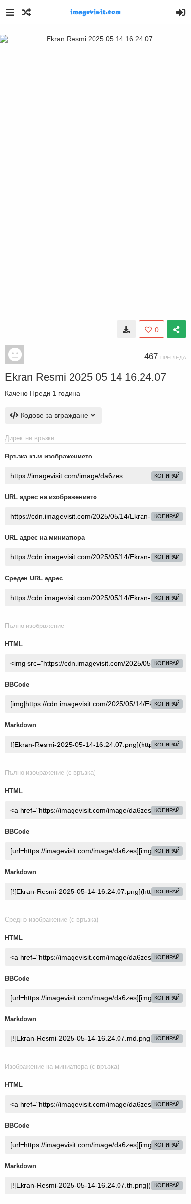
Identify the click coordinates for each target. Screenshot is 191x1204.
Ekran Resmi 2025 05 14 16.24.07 (85, 377)
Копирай (167, 476)
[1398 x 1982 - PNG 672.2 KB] (126, 329)
